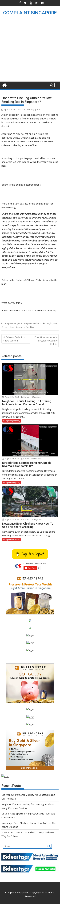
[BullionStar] (30, 613)
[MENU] (56, 85)
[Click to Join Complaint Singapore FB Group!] (30, 717)
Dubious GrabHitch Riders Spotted (14, 339)
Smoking (30, 327)
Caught (49, 323)
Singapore (20, 327)
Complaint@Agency (13, 323)
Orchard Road (7, 327)
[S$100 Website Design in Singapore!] (5, 776)
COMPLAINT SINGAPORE (30, 12)
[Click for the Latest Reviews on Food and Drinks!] (30, 643)
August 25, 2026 (11, 397)
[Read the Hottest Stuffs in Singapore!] (30, 724)
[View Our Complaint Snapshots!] (30, 635)
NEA (55, 323)
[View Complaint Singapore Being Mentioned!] (30, 650)
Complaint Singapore (30, 109)
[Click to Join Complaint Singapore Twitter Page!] (30, 709)
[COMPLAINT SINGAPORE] (4, 85)
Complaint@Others (31, 323)
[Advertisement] (30, 50)
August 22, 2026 (11, 519)
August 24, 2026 (11, 458)
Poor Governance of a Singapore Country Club (45, 341)
